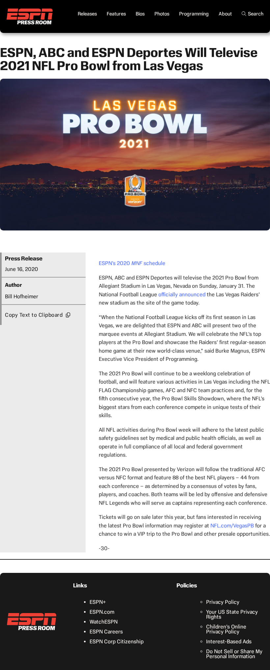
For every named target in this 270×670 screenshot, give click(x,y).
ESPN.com (102, 612)
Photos (161, 14)
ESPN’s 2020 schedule (132, 263)
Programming (194, 14)
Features (116, 14)
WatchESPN (104, 622)
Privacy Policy (222, 602)
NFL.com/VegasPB (232, 526)
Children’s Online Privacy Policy (226, 629)
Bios (140, 14)
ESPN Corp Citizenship (117, 641)
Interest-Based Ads (229, 641)
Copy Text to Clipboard (34, 315)
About (225, 14)
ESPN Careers (106, 632)
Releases (87, 14)
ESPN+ (98, 602)
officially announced (181, 294)
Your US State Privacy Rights (232, 614)
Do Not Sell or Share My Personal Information (234, 653)
